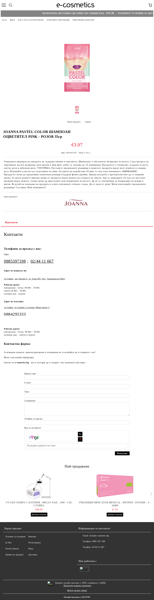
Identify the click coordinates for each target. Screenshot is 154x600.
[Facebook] (82, 553)
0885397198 (15, 261)
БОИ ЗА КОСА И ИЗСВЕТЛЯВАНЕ (31, 20)
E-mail (27, 383)
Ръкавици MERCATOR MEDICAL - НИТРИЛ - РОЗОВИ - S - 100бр (115, 504)
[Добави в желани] (146, 197)
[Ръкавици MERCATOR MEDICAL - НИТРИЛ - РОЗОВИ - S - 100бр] (115, 486)
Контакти (11, 222)
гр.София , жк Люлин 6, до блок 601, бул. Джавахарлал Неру (34, 279)
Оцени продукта (73, 122)
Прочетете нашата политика (77, 586)
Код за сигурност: (33, 428)
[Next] (150, 493)
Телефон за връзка (33, 419)
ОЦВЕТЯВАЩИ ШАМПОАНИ (83, 20)
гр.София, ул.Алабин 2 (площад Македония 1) (27, 307)
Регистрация (34, 542)
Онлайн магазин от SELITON (77, 597)
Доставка (32, 555)
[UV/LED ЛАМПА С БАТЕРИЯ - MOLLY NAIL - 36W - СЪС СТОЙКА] (39, 486)
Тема (26, 392)
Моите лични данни (77, 590)
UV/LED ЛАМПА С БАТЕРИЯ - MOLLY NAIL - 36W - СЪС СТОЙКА (39, 504)
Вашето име (30, 374)
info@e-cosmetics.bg (99, 536)
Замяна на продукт (14, 555)
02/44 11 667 (42, 261)
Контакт (32, 536)
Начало (4, 20)
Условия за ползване (15, 536)
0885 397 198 (98, 541)
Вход (30, 549)
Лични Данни (12, 549)
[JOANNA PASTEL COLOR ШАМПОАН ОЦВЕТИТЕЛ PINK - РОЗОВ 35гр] (77, 99)
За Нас (8, 542)
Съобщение (29, 401)
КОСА (12, 20)
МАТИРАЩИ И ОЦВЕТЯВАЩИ (58, 20)
